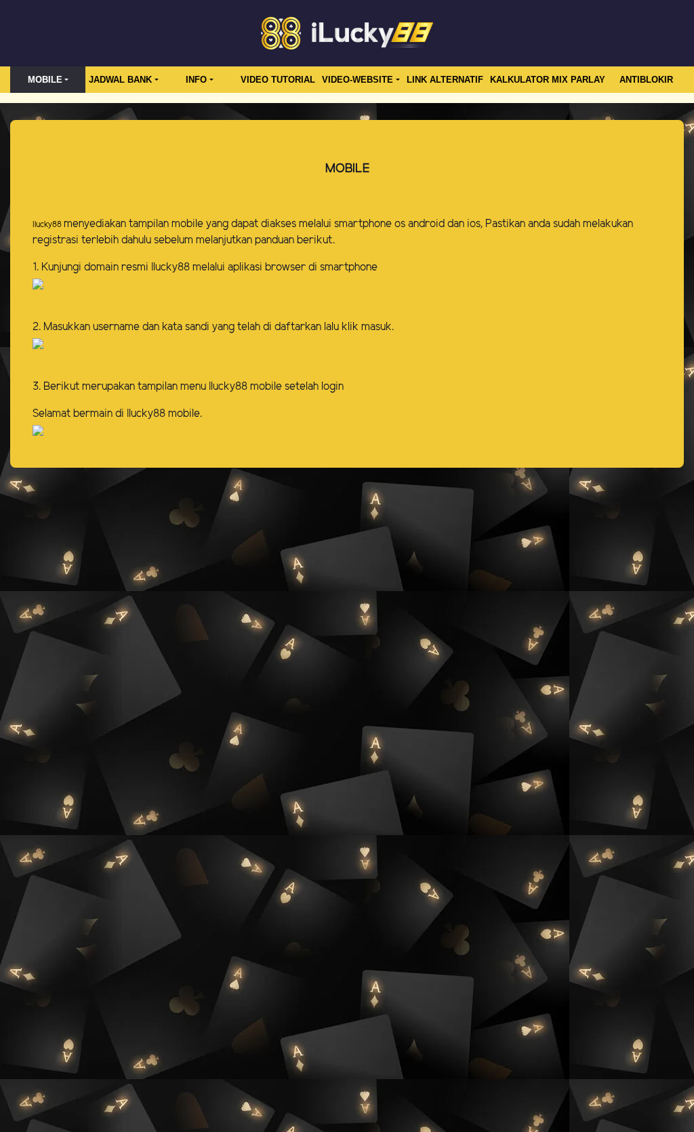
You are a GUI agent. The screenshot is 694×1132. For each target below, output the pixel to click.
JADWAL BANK (120, 80)
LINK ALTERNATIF (445, 80)
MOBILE (45, 80)
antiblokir (646, 80)
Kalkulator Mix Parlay (547, 80)
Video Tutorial (278, 80)
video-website (357, 80)
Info (196, 80)
